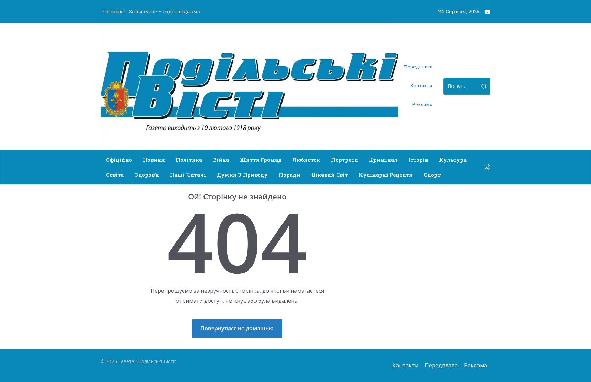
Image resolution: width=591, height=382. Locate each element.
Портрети (344, 159)
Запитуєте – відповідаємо (164, 11)
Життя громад (261, 159)
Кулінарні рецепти (386, 174)
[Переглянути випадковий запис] (487, 167)
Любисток (306, 159)
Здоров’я (147, 174)
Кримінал (383, 159)
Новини (154, 159)
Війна (221, 159)
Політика (189, 159)
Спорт (432, 174)
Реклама (422, 104)
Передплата (418, 67)
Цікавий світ (329, 174)
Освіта (115, 174)
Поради (289, 174)
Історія (418, 159)
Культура (453, 159)
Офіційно (119, 159)
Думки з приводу (242, 174)
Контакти (421, 85)
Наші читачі (188, 174)
